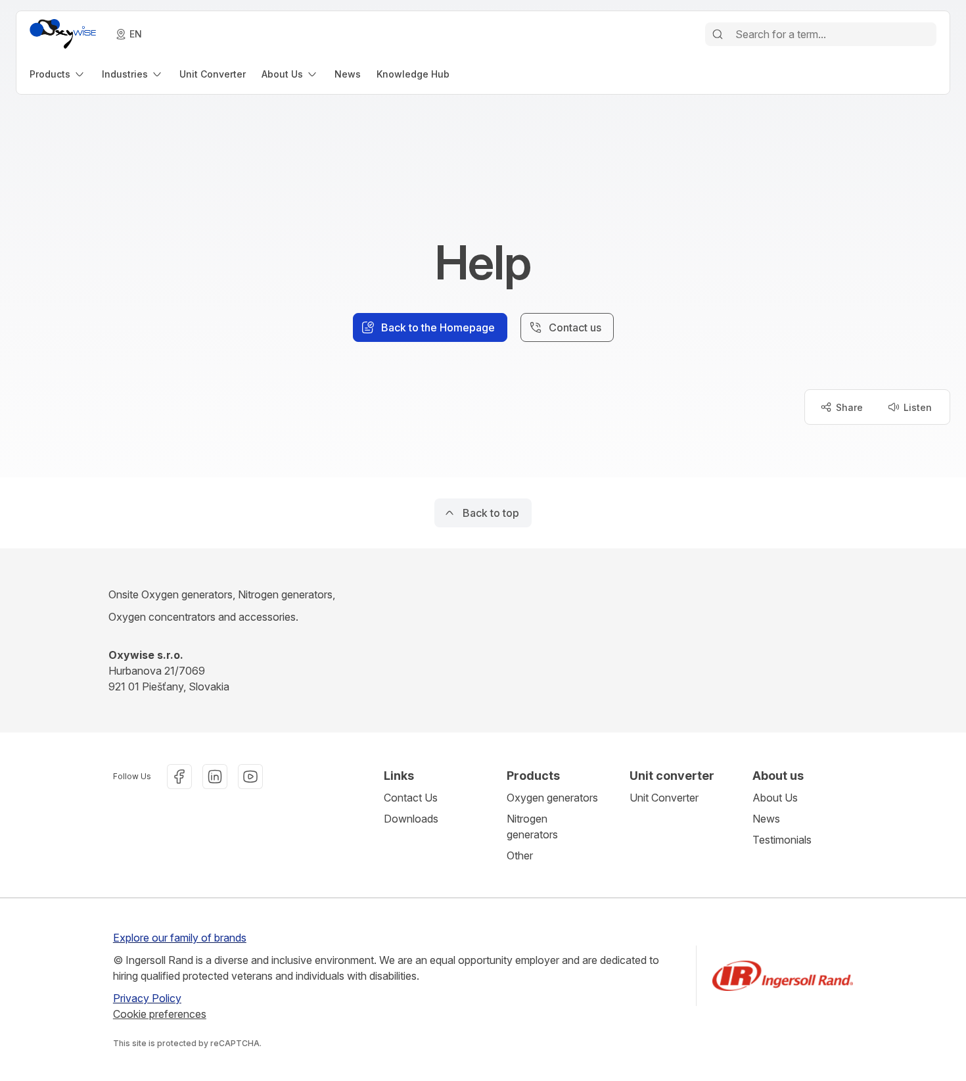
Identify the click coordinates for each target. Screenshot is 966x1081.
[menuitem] (58, 74)
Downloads (411, 818)
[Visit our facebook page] (179, 776)
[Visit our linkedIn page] (214, 776)
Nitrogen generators (532, 826)
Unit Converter (664, 797)
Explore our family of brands (179, 937)
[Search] (717, 34)
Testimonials (782, 839)
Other (520, 855)
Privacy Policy (147, 998)
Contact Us (411, 797)
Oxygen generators (552, 797)
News (766, 818)
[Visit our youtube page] (250, 776)
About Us (775, 797)
